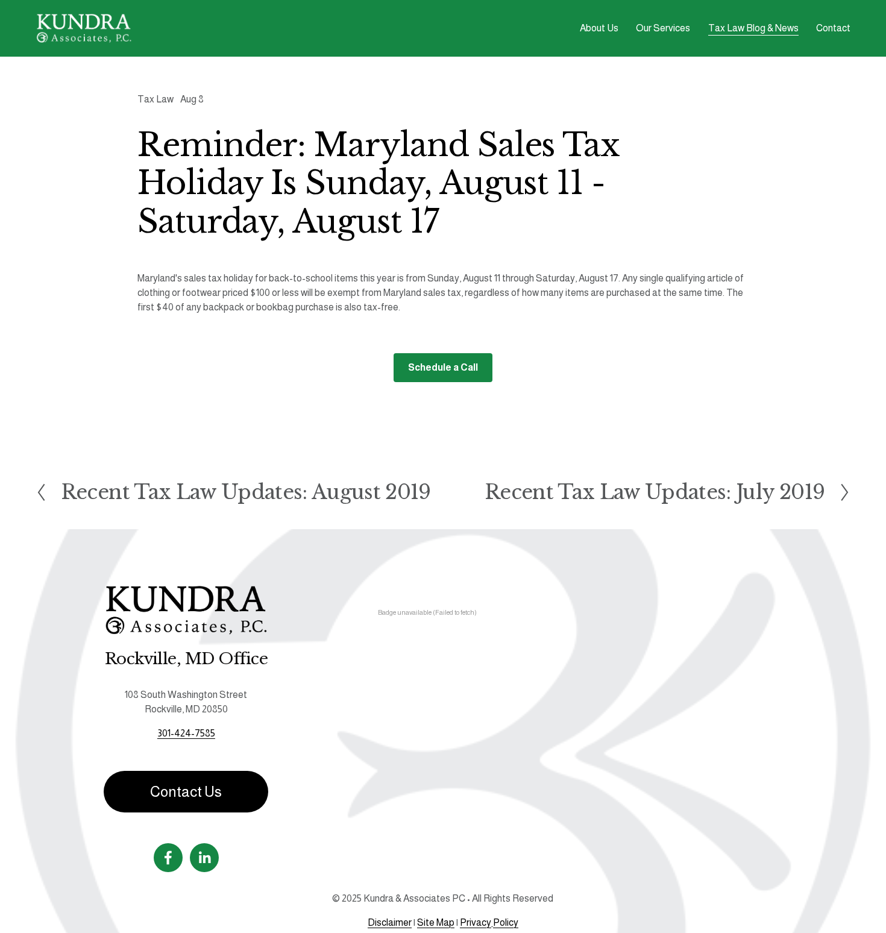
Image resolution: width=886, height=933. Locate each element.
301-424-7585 (186, 733)
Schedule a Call (443, 367)
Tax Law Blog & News (753, 28)
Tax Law (155, 99)
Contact (833, 28)
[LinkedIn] (204, 857)
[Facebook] (168, 857)
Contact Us (186, 792)
